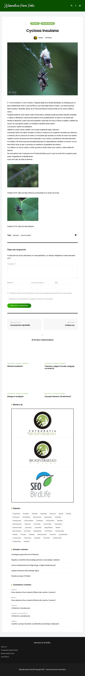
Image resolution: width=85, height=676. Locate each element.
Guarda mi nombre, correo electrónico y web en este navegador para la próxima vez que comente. (41, 293)
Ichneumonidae (17, 528)
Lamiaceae (28, 528)
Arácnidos (35, 23)
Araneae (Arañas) (47, 23)
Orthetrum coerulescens (20, 608)
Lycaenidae (38, 528)
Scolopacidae (17, 538)
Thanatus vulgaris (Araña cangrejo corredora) (60, 367)
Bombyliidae (26, 517)
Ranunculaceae (42, 534)
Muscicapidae (17, 531)
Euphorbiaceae (17, 524)
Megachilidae (48, 528)
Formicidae (37, 524)
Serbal (41, 38)
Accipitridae (16, 514)
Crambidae (39, 521)
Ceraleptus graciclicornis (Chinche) (25, 554)
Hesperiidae (58, 524)
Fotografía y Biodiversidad (9, 650)
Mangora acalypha (15, 396)
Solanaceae (27, 538)
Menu (80, 6)
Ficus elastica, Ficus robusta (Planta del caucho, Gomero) (33, 592)
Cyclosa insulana (26, 235)
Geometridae (47, 524)
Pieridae (15, 534)
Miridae (58, 528)
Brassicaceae (37, 517)
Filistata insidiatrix (15, 366)
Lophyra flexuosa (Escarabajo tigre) (25, 571)
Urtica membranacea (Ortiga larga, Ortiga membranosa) (33, 565)
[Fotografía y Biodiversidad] (42, 423)
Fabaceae (28, 524)
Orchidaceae (48, 531)
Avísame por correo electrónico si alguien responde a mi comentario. (31, 299)
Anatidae (34, 514)
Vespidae (26, 541)
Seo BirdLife (5, 657)
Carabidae (58, 517)
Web (56, 283)
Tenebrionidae (57, 538)
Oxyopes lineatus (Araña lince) (58, 396)
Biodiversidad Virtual (7, 653)
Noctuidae (27, 531)
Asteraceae (16, 517)
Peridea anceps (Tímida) (20, 576)
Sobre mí (4, 647)
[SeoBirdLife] (42, 485)
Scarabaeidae (63, 534)
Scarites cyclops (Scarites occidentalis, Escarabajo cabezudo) (35, 624)
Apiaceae (53, 514)
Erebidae (60, 521)
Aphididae (44, 514)
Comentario (11, 264)
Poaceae (23, 534)
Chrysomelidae (28, 521)
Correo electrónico (37, 283)
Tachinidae (46, 538)
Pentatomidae (59, 531)
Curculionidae (50, 521)
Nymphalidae (37, 531)
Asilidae (68, 514)
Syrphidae (37, 538)
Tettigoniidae (17, 541)
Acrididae (26, 514)
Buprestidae (48, 517)
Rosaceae (53, 534)
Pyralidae (31, 534)
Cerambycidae (17, 521)
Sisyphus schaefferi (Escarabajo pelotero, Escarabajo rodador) (35, 560)
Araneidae (16, 235)
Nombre (10, 283)
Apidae (61, 514)
